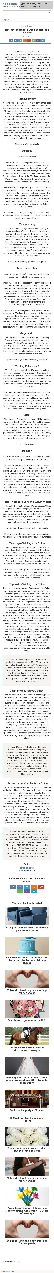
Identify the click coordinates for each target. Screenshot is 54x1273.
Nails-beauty (10, 3)
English (6, 20)
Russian (3, 1271)
